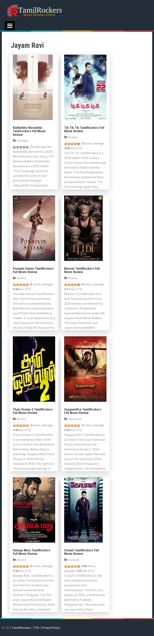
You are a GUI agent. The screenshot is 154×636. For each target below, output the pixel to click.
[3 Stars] (20, 147)
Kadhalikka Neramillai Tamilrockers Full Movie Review (29, 131)
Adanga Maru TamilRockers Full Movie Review (31, 552)
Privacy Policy (50, 628)
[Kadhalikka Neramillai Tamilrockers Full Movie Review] (33, 87)
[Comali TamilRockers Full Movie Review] (83, 509)
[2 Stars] (17, 147)
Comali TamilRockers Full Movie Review (81, 552)
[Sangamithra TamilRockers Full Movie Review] (85, 369)
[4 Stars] (24, 147)
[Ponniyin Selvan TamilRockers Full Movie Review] (34, 228)
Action (21, 419)
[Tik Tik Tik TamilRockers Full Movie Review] (85, 87)
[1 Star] (14, 147)
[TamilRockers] (34, 10)
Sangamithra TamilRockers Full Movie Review (82, 411)
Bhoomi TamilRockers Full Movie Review (82, 270)
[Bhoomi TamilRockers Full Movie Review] (83, 228)
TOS (36, 628)
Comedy (22, 140)
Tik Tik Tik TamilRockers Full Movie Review (84, 129)
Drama (72, 137)
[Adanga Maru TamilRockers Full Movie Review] (34, 509)
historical (74, 419)
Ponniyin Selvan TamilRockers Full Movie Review (33, 270)
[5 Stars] (27, 147)
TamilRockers (21, 628)
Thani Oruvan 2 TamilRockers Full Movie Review (33, 411)
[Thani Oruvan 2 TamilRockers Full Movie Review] (34, 369)
